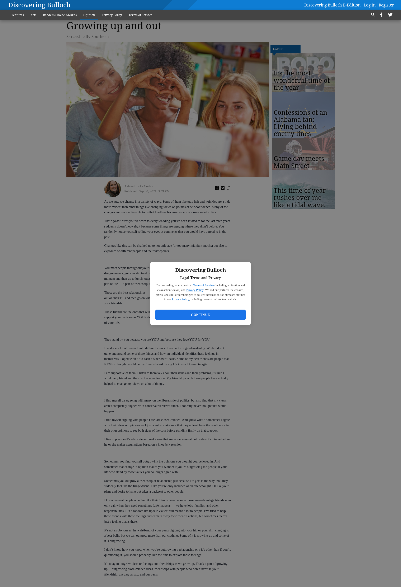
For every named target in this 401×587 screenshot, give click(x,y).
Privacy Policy (194, 290)
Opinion (89, 15)
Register (386, 5)
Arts (33, 15)
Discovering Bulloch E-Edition (332, 5)
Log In (370, 5)
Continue (200, 314)
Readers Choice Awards (60, 15)
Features (18, 15)
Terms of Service (203, 285)
